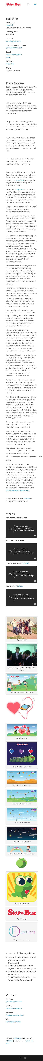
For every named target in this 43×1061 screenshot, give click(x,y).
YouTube (26, 563)
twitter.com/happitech (14, 54)
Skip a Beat (10, 64)
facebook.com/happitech (15, 1015)
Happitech (9, 25)
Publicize (27, 499)
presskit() (17, 1038)
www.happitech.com (13, 41)
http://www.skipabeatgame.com (17, 490)
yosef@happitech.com (14, 48)
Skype (8, 57)
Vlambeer (10, 1041)
